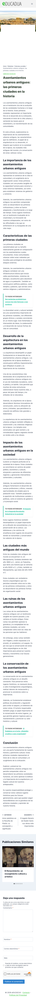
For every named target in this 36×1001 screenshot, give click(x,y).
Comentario (8, 908)
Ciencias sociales (9, 74)
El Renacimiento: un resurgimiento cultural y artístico (16, 874)
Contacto (26, 993)
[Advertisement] (18, 46)
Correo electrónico (11, 949)
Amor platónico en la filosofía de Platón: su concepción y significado (9, 822)
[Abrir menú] (32, 3)
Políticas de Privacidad (18, 995)
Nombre (8, 939)
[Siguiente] (30, 864)
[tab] (14, 883)
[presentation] (18, 856)
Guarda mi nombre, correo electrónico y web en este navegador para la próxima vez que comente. (18, 965)
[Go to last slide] (5, 864)
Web (5, 958)
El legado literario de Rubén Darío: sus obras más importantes (27, 820)
